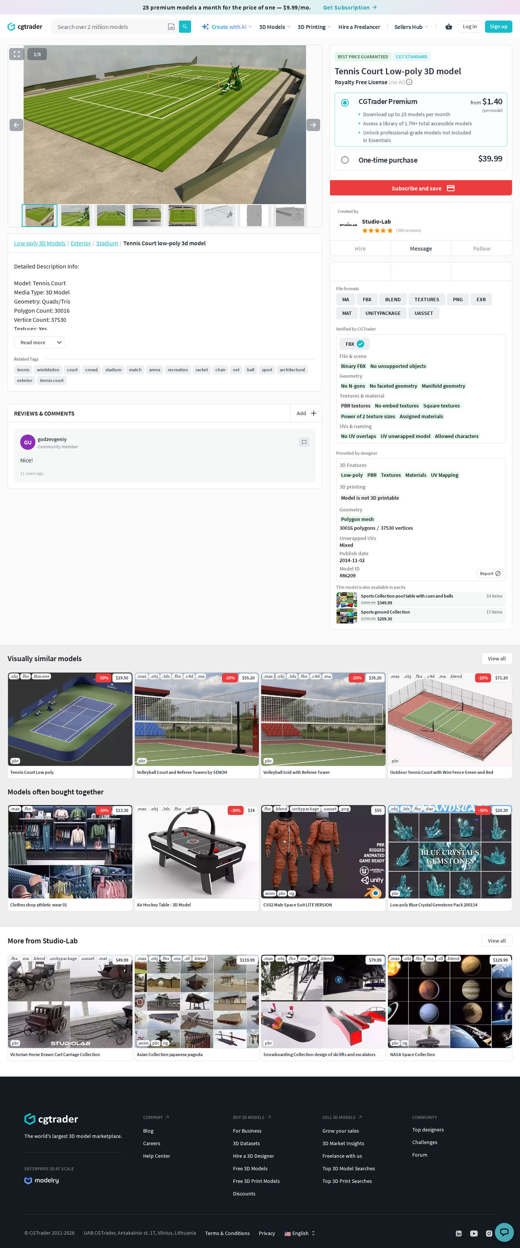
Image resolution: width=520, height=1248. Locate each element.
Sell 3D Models (339, 1117)
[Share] (481, 271)
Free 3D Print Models (256, 1181)
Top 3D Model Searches (348, 1168)
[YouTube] (474, 1233)
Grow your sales (340, 1130)
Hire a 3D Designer (253, 1155)
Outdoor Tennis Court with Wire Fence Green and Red (441, 772)
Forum (419, 1154)
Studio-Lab (376, 221)
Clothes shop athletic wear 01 (38, 905)
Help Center (156, 1155)
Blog (148, 1130)
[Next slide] (313, 125)
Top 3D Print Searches (347, 1181)
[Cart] (449, 27)
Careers (151, 1143)
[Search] (185, 27)
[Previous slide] (16, 125)
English (296, 1233)
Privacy (267, 1233)
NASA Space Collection (412, 1054)
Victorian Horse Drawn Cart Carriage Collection (55, 1054)
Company (153, 1117)
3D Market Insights (343, 1143)
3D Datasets (246, 1143)
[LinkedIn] (459, 1233)
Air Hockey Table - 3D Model (164, 905)
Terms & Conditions (227, 1233)
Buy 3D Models (249, 1117)
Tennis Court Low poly (32, 772)
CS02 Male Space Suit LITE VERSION (297, 905)
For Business (247, 1130)
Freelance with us (342, 1155)
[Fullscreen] (16, 54)
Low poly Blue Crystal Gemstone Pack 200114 (433, 905)
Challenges (424, 1142)
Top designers (428, 1129)
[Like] (360, 271)
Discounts (244, 1193)
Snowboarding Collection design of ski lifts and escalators (319, 1054)
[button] (171, 27)
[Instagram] (490, 1233)
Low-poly (352, 475)
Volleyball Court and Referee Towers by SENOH (182, 772)
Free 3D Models (250, 1168)
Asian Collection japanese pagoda (170, 1054)
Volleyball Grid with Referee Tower (296, 772)
